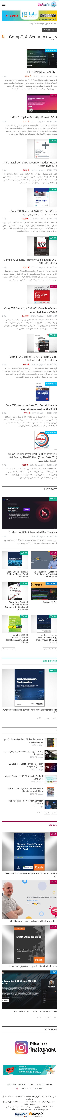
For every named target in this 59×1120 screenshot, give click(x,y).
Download (51, 50)
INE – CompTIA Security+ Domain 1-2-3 (34, 117)
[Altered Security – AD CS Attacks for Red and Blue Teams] (51, 779)
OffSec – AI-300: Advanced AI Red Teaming (33, 532)
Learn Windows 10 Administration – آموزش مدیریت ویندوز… (23, 741)
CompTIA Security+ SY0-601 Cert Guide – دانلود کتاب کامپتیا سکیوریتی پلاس (32, 213)
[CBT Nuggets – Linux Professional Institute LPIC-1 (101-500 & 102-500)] (29, 899)
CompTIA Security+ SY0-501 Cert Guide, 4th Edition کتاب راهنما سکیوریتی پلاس (31, 407)
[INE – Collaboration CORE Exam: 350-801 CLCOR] (29, 989)
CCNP (53, 972)
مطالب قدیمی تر (49, 649)
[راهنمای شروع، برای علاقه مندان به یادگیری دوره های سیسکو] (51, 755)
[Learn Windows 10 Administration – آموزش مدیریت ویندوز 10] (51, 742)
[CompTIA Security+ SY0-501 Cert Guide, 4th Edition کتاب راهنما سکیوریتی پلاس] (42, 391)
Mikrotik (22, 1084)
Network (40, 1084)
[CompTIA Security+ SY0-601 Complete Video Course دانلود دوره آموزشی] (42, 294)
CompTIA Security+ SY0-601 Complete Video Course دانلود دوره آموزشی (30, 310)
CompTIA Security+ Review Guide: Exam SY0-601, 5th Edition (30, 261)
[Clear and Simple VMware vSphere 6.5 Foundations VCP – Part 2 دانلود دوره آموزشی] (29, 851)
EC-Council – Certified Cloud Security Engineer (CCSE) (26, 765)
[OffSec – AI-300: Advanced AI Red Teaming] (29, 513)
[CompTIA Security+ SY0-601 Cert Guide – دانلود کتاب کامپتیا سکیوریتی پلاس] (42, 197)
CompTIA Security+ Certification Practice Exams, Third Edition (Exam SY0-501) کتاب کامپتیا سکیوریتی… (32, 457)
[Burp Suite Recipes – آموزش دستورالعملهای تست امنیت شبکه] (29, 944)
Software (51, 583)
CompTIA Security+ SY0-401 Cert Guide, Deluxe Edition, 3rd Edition (33, 358)
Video (53, 95)
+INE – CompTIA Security (42, 72)
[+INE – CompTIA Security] (42, 58)
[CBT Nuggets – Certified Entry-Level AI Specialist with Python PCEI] (44, 560)
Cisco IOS (11, 1084)
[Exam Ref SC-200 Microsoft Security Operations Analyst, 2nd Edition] (15, 624)
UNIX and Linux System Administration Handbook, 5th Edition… (25, 790)
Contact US (26, 1088)
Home (49, 1084)
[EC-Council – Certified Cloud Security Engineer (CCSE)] (51, 767)
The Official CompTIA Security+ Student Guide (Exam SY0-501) (29, 164)
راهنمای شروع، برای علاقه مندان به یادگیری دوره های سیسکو (23, 753)
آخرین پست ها (9, 649)
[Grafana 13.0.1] (44, 591)
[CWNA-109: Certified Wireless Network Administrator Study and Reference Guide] (15, 591)
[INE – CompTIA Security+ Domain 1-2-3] (42, 103)
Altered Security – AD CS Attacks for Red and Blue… (23, 778)
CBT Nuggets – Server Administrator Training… (25, 802)
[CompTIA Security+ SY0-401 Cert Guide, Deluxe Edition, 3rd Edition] (42, 343)
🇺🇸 (17, 1088)
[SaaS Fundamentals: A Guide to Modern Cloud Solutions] (15, 560)
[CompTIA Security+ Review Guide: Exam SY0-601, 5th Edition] (42, 246)
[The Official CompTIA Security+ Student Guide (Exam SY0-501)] (42, 148)
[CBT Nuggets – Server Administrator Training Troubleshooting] (51, 804)
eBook (53, 140)
